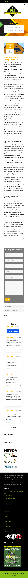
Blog (20, 27)
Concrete (8, 306)
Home (15, 27)
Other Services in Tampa (12, 310)
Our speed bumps (8, 200)
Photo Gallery (8, 521)
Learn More (13, 488)
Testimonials (7, 519)
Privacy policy (8, 531)
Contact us (7, 526)
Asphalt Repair (15, 29)
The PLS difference (9, 529)
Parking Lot (6, 66)
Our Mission (7, 511)
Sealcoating (13, 66)
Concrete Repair (18, 64)
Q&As (6, 516)
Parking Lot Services (9, 514)
